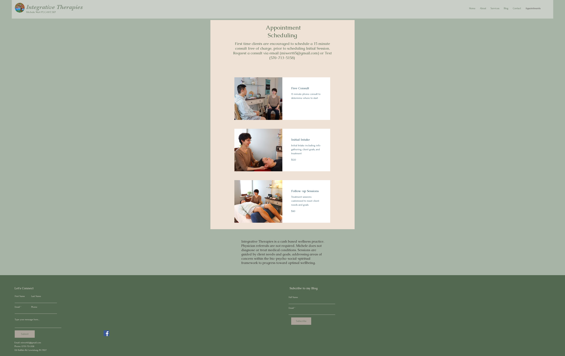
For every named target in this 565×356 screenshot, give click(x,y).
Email (17, 307)
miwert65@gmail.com (299, 53)
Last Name (36, 296)
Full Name (293, 297)
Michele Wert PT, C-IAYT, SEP (41, 12)
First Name (20, 296)
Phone (34, 307)
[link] (306, 88)
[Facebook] (106, 333)
